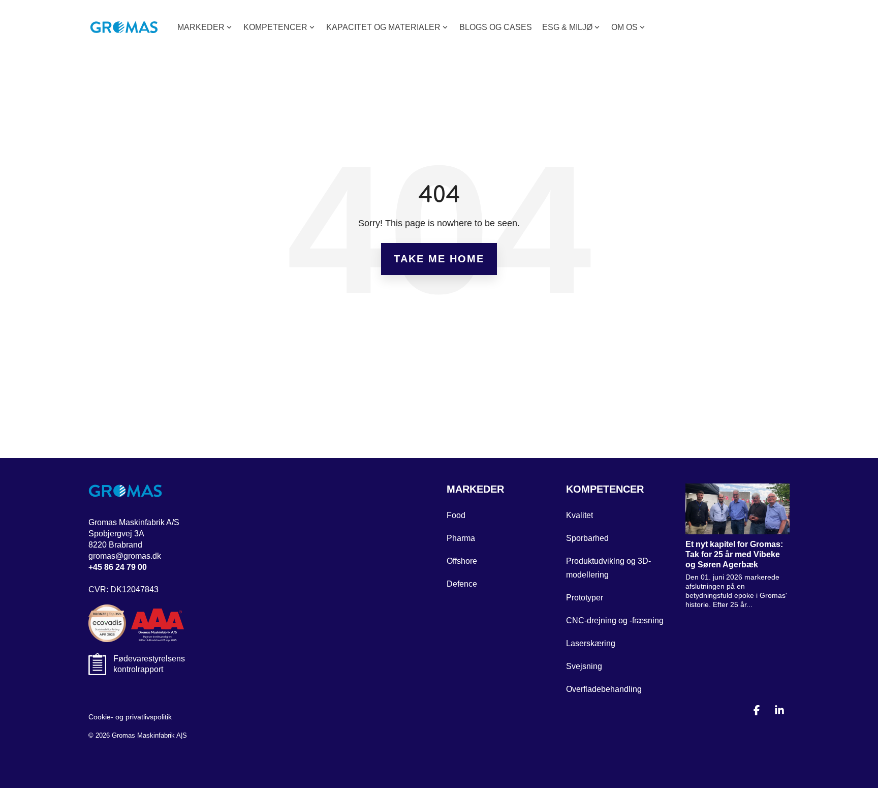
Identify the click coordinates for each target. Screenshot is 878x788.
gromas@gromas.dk (124, 556)
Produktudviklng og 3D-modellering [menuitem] (608, 568)
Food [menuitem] (456, 515)
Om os (624, 27)
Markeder (201, 27)
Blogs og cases (495, 27)
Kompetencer (275, 27)
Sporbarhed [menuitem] (587, 538)
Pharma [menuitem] (461, 538)
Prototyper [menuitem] (584, 597)
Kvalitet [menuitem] (579, 515)
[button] (758, 711)
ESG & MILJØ (567, 27)
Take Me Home (439, 258)
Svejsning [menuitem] (584, 666)
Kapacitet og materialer (383, 27)
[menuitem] (475, 491)
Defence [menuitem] (462, 584)
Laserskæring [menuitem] (590, 643)
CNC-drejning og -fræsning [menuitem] (615, 620)
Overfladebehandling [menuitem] (604, 689)
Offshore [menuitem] (462, 561)
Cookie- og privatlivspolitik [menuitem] (130, 717)
